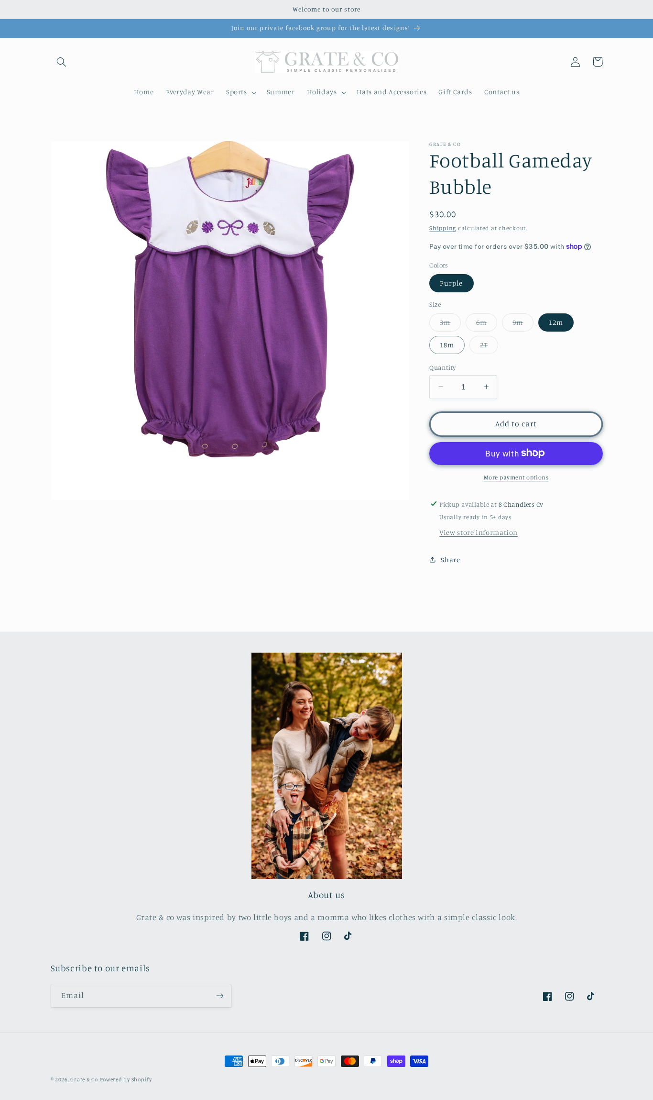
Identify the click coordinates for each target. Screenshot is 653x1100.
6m (486, 324)
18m (447, 344)
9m (522, 324)
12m (556, 322)
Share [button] (450, 559)
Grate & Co (84, 1079)
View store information (478, 532)
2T (489, 347)
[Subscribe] (219, 995)
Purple (451, 282)
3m (450, 324)
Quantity (442, 367)
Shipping (442, 227)
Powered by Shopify (126, 1079)
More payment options (516, 476)
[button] (62, 62)
